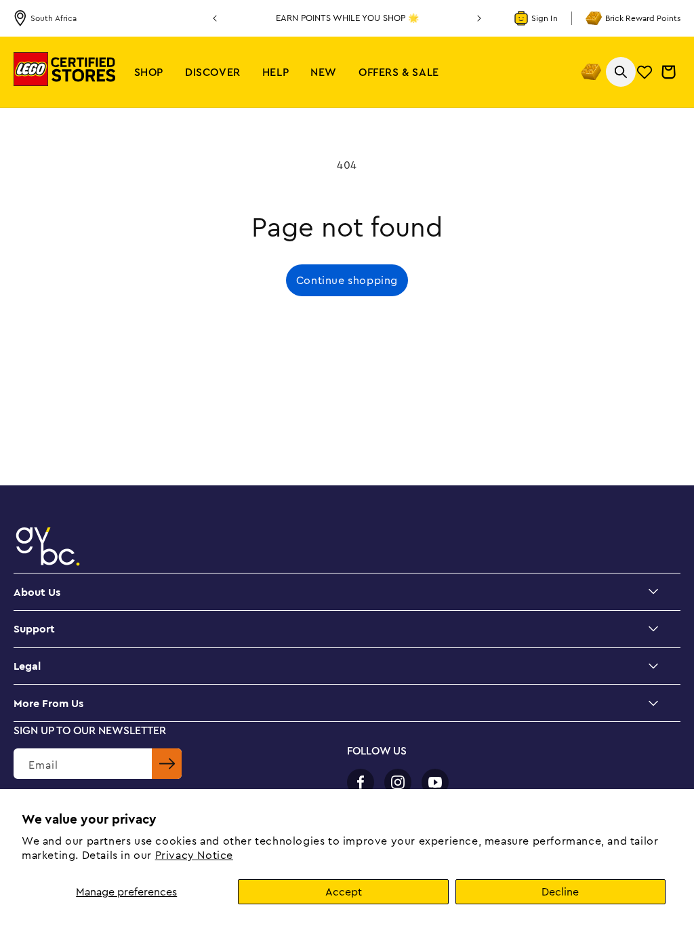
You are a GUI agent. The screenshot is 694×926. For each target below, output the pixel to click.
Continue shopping (347, 280)
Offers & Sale (399, 72)
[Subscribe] (167, 763)
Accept (343, 891)
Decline (560, 891)
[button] (148, 72)
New (323, 72)
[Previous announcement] (215, 18)
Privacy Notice (194, 855)
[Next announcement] (479, 18)
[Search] (621, 72)
